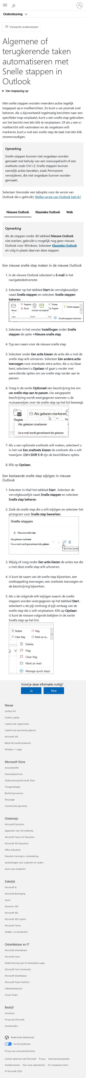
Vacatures (10, 1013)
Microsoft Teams (13, 925)
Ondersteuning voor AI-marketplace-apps (25, 962)
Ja (31, 690)
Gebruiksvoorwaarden (58, 1058)
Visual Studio (11, 994)
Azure (7, 899)
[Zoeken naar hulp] (14, 5)
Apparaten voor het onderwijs (19, 830)
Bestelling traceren (14, 793)
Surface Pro (10, 711)
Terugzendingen (12, 786)
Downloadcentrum (14, 774)
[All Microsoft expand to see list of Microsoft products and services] (5, 5)
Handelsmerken (12, 1064)
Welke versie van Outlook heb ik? (58, 197)
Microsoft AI (11, 887)
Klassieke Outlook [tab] (47, 212)
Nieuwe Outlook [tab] (17, 212)
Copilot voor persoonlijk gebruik (20, 730)
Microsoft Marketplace (16, 975)
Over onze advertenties (34, 1064)
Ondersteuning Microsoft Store (20, 780)
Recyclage (10, 799)
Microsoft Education (14, 824)
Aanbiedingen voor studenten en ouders (24, 862)
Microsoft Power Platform (17, 982)
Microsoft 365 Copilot (15, 919)
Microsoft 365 (11, 736)
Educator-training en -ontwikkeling (21, 856)
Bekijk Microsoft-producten (18, 742)
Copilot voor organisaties (17, 723)
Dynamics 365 (11, 906)
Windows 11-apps (13, 749)
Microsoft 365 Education (16, 843)
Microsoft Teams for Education (19, 836)
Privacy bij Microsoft (14, 1019)
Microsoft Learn (12, 956)
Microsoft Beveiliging (15, 893)
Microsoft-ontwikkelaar (16, 950)
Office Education (13, 849)
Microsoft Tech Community (18, 969)
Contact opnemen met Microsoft (20, 1058)
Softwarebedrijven (13, 988)
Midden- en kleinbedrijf (16, 931)
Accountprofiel (12, 767)
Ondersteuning (13, 14)
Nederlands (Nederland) (22, 1037)
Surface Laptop (12, 717)
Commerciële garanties (16, 805)
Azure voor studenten (15, 868)
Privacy (42, 1058)
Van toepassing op (16, 91)
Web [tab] (69, 212)
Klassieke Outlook (64, 245)
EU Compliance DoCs (58, 1064)
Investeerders (11, 1025)
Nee (54, 690)
